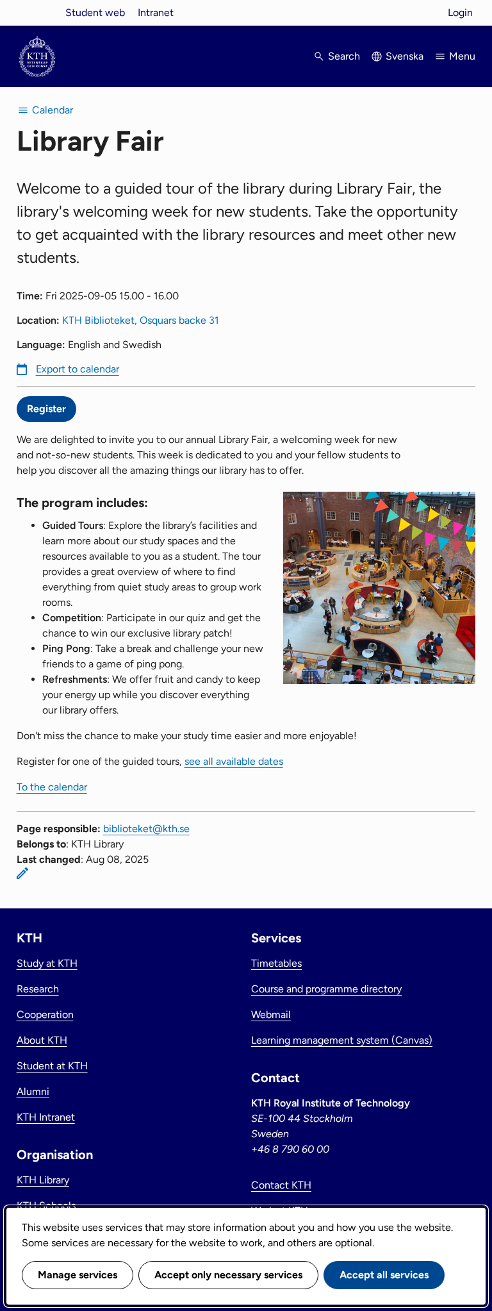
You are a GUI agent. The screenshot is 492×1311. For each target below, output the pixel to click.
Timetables (276, 963)
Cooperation (45, 1014)
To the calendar (52, 787)
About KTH (42, 1040)
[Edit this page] (22, 873)
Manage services (77, 1275)
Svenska (404, 56)
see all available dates (233, 761)
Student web (95, 12)
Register (46, 409)
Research (38, 989)
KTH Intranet (46, 1117)
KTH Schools (46, 1205)
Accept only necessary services (228, 1275)
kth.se (37, 12)
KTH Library (43, 1180)
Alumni (33, 1091)
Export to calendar (77, 369)
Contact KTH (281, 1185)
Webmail (271, 1014)
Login (460, 12)
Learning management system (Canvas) (341, 1040)
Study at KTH (47, 963)
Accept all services (384, 1275)
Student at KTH (52, 1066)
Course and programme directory (326, 989)
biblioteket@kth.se (146, 829)
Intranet (156, 12)
